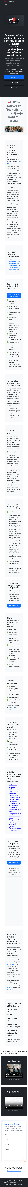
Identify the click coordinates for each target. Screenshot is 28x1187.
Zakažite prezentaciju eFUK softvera (14, 295)
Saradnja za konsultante (14, 1171)
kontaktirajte (10, 989)
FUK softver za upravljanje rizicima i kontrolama (15, 269)
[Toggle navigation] (6, 4)
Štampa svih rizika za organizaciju (15, 829)
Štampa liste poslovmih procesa (15, 802)
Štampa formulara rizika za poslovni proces (15, 816)
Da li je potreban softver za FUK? (14, 1040)
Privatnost (9, 1184)
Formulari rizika (14, 799)
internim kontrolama (11, 71)
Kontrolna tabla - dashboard (14, 792)
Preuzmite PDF (14, 606)
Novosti (14, 87)
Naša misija (14, 82)
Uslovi (14, 1184)
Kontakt (20, 1184)
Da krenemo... (14, 77)
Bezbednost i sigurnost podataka (13, 787)
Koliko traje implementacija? (13, 1025)
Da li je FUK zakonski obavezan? (12, 1011)
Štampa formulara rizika (15, 811)
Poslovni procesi (14, 797)
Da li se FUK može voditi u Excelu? (12, 1033)
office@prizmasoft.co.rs (10, 1182)
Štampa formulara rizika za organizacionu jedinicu (15, 823)
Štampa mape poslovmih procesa (15, 806)
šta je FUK (9, 988)
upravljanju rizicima (16, 69)
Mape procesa (13, 795)
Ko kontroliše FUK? (12, 1019)
